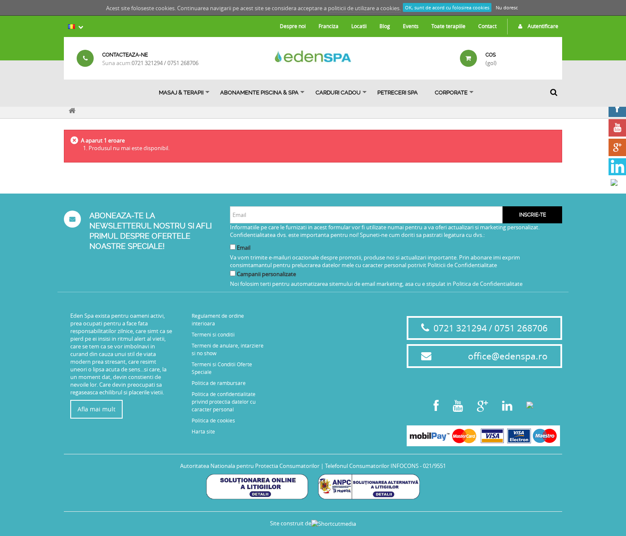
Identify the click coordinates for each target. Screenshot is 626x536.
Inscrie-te (532, 215)
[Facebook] (617, 108)
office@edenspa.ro (508, 356)
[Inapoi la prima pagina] (72, 109)
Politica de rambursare (219, 382)
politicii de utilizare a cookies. (364, 8)
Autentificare (542, 26)
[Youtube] (617, 128)
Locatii (359, 26)
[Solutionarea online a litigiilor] (257, 486)
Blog (384, 26)
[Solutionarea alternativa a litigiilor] (369, 486)
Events (411, 26)
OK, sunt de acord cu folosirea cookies (447, 7)
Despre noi (293, 26)
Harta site (203, 431)
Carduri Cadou (338, 92)
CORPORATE (451, 92)
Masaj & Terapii (181, 92)
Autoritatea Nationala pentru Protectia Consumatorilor (249, 466)
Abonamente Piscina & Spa (259, 92)
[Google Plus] (617, 147)
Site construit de (290, 523)
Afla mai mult (96, 409)
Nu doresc (507, 7)
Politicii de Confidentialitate (462, 265)
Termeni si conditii (213, 334)
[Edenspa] (313, 56)
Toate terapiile (448, 26)
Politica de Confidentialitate (488, 284)
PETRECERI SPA (397, 92)
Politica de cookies (213, 420)
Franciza (329, 26)
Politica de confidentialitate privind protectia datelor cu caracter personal (224, 402)
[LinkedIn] (617, 167)
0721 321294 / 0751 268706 (165, 63)
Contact (487, 26)
